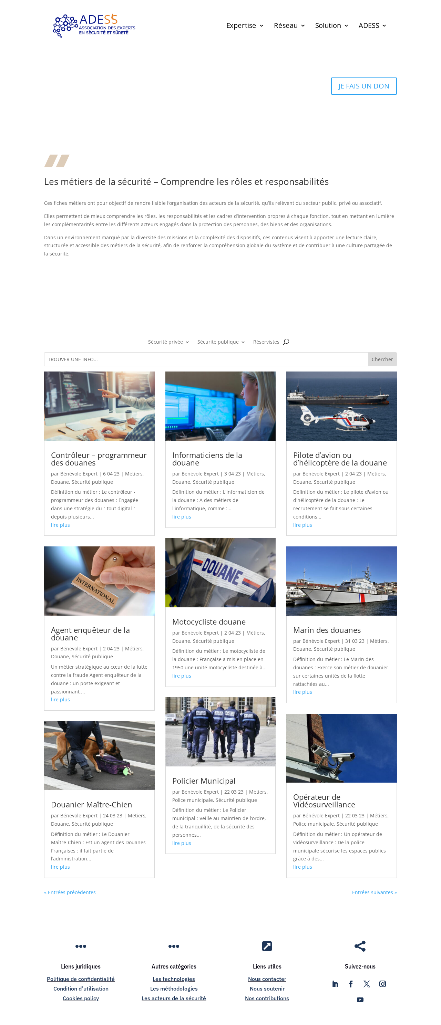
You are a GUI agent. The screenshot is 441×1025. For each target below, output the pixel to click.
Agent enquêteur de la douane (90, 633)
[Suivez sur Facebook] (350, 984)
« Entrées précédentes (70, 892)
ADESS (368, 26)
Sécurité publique (218, 342)
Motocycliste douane (209, 621)
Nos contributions (267, 998)
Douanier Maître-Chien (91, 804)
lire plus (60, 525)
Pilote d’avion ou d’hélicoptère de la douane (340, 459)
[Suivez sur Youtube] (360, 999)
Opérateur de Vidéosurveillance (324, 800)
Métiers (134, 473)
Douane (60, 482)
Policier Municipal (204, 780)
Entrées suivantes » (374, 892)
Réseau (286, 26)
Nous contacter (267, 978)
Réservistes (266, 342)
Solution (328, 26)
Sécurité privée (165, 342)
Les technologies (174, 978)
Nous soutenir (267, 988)
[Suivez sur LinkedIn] (334, 984)
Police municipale (192, 800)
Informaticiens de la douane (207, 459)
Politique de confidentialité (81, 978)
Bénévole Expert (79, 473)
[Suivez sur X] (366, 984)
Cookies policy (81, 998)
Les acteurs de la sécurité (174, 998)
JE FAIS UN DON (364, 86)
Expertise (241, 26)
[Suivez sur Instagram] (382, 984)
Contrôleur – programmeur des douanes (99, 459)
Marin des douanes (327, 630)
